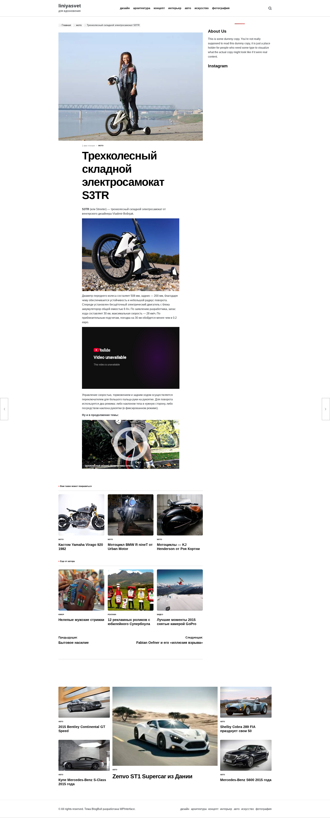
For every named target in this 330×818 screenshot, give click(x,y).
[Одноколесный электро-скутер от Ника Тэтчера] (130, 422)
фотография (220, 8)
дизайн (125, 8)
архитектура (141, 8)
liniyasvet (69, 5)
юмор (61, 614)
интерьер (174, 8)
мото (100, 146)
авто (188, 8)
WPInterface (127, 809)
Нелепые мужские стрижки (81, 620)
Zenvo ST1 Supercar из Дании (152, 776)
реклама (112, 614)
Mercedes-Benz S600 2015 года (245, 780)
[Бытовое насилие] (4, 409)
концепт (159, 8)
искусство (202, 8)
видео (160, 614)
